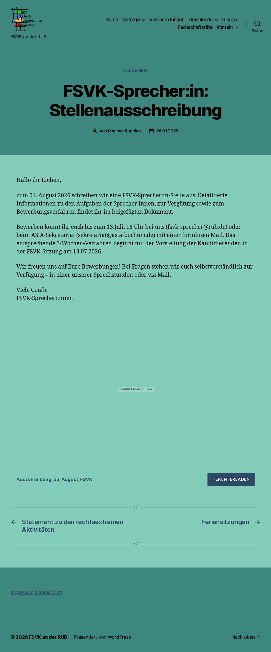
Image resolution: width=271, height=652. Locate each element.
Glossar (230, 19)
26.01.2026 (167, 130)
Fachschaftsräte (195, 27)
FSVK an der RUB (48, 637)
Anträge (131, 19)
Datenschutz (48, 592)
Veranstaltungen (166, 19)
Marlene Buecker (124, 130)
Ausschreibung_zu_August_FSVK (54, 479)
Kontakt (225, 27)
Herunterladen (231, 479)
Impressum (22, 592)
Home (112, 19)
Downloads (201, 19)
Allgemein (135, 70)
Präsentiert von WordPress (102, 637)
